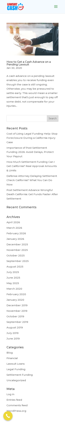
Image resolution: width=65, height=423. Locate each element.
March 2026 (14, 227)
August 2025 (14, 266)
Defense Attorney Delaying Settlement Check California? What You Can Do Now (31, 180)
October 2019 (15, 316)
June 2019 (13, 338)
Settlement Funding (19, 374)
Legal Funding (16, 369)
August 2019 (14, 327)
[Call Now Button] (7, 415)
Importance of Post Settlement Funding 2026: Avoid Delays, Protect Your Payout (30, 152)
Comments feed (17, 405)
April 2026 (13, 222)
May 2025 (12, 283)
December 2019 (17, 305)
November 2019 (16, 310)
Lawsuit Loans (15, 363)
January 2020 (15, 299)
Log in (10, 394)
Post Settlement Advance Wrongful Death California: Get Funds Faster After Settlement (32, 194)
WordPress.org (16, 410)
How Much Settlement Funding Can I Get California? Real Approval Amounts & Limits (31, 166)
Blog (9, 352)
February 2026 (16, 233)
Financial (12, 358)
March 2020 (14, 288)
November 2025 (17, 250)
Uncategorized (16, 380)
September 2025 (17, 261)
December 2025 (17, 244)
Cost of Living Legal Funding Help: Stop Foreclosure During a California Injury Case (32, 138)
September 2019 (17, 322)
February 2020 (16, 294)
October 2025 (15, 255)
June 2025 (13, 277)
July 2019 (12, 333)
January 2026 (15, 238)
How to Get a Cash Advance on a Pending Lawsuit (28, 63)
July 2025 (12, 272)
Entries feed (14, 399)
